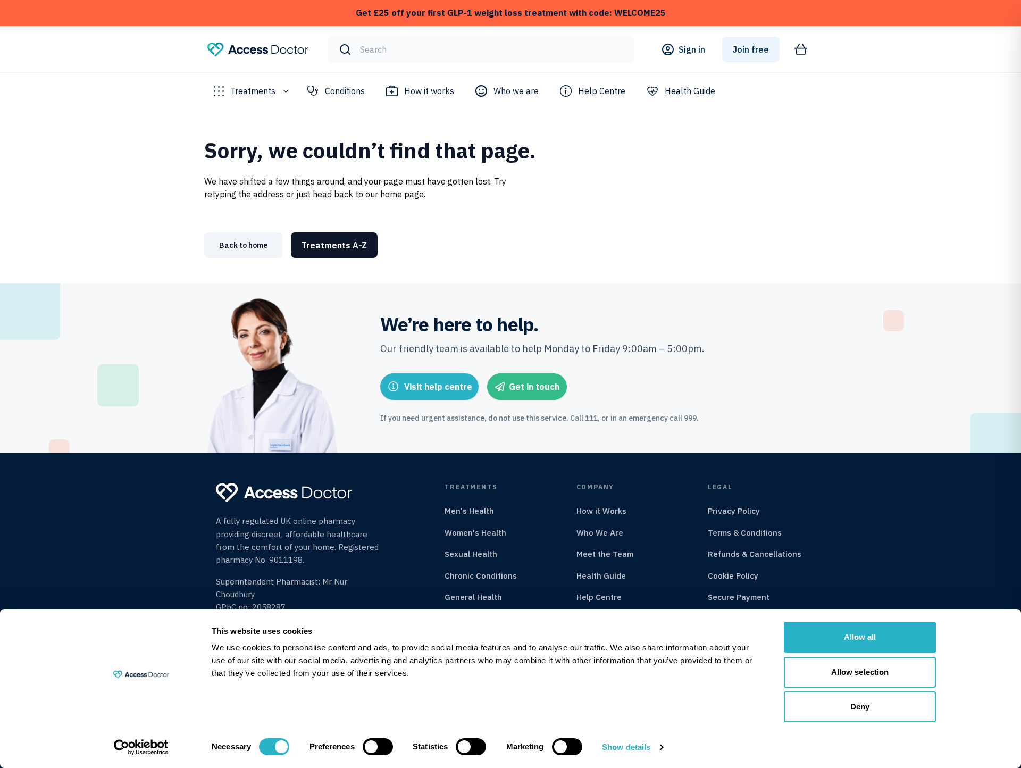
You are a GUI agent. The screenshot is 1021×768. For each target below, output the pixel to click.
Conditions (345, 91)
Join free (751, 49)
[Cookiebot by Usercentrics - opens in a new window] (141, 747)
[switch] (378, 746)
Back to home (243, 245)
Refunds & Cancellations (754, 554)
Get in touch (534, 386)
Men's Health (469, 511)
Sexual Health (471, 554)
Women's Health (475, 533)
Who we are (516, 91)
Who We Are (599, 533)
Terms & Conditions (745, 533)
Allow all (860, 636)
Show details (626, 747)
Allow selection (860, 672)
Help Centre (601, 91)
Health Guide (690, 91)
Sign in (692, 49)
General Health (473, 597)
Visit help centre (438, 386)
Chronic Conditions (481, 576)
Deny (859, 706)
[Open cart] (801, 49)
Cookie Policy (733, 576)
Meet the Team (604, 554)
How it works (429, 91)
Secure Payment (738, 597)
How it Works (601, 511)
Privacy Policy (734, 511)
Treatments (252, 91)
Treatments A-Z (334, 245)
